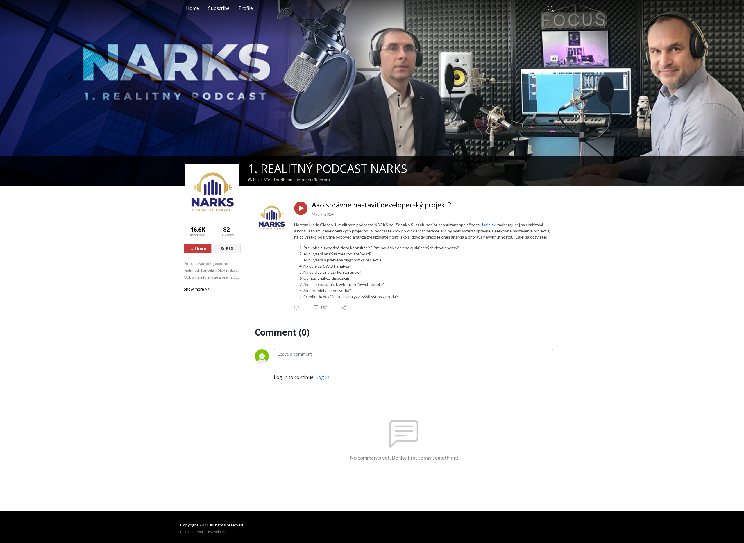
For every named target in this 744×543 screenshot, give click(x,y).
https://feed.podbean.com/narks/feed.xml (292, 179)
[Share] (344, 308)
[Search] (551, 8)
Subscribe (219, 8)
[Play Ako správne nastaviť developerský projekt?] (300, 208)
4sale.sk (488, 224)
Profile (246, 8)
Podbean (219, 531)
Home (192, 8)
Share (200, 248)
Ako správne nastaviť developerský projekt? (381, 205)
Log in (322, 377)
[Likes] (297, 308)
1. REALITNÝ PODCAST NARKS (327, 168)
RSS (229, 248)
